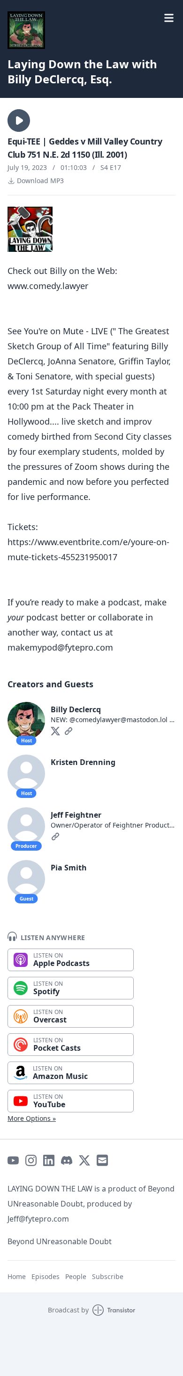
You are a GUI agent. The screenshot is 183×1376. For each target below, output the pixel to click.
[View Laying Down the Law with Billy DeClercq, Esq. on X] (84, 1160)
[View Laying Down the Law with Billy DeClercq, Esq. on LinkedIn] (48, 1160)
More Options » (32, 1118)
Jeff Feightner (76, 815)
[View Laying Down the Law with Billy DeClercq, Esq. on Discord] (66, 1160)
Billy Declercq (76, 709)
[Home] (91, 30)
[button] (19, 120)
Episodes (45, 1276)
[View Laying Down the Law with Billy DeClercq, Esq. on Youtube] (13, 1160)
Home (17, 1276)
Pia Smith (69, 867)
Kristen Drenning (83, 762)
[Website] (68, 731)
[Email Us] (102, 1160)
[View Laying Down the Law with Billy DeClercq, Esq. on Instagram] (31, 1160)
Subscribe (107, 1276)
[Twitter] (55, 731)
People (75, 1276)
